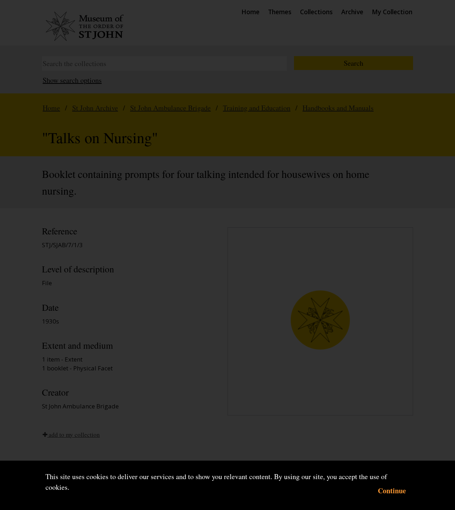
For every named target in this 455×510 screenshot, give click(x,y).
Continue (392, 490)
